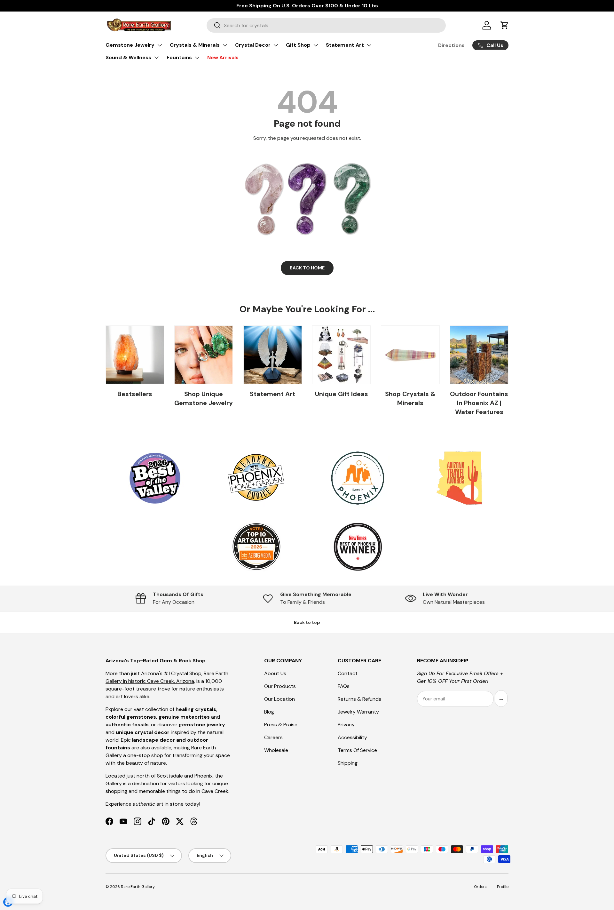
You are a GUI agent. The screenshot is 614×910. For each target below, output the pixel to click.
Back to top (307, 622)
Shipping (348, 763)
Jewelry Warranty (358, 711)
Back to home (307, 268)
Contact (348, 673)
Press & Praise (280, 724)
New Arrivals (223, 57)
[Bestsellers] (135, 355)
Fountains (179, 57)
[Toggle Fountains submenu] (197, 57)
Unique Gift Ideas (341, 394)
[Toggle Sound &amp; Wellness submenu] (156, 57)
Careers (273, 737)
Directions (451, 45)
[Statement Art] (273, 355)
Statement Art (345, 45)
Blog (269, 711)
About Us (275, 673)
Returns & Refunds (359, 699)
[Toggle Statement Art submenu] (369, 45)
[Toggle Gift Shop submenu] (315, 45)
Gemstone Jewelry (130, 45)
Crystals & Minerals (195, 45)
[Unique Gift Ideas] (341, 355)
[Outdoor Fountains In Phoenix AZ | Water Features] (479, 355)
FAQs (344, 686)
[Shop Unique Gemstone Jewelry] (203, 355)
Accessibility (352, 737)
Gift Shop (298, 45)
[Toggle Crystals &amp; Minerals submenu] (225, 45)
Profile (502, 886)
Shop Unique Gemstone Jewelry (203, 398)
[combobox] (326, 25)
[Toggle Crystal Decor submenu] (275, 45)
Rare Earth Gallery (137, 886)
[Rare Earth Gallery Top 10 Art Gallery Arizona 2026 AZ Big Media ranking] (256, 547)
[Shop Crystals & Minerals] (410, 355)
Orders (480, 886)
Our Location (279, 699)
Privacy (346, 724)
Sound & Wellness (128, 57)
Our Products (280, 686)
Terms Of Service (357, 750)
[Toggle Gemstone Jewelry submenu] (159, 45)
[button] (505, 25)
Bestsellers (134, 394)
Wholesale (276, 750)
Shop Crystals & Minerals (410, 398)
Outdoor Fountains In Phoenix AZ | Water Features (479, 403)
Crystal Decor (253, 45)
